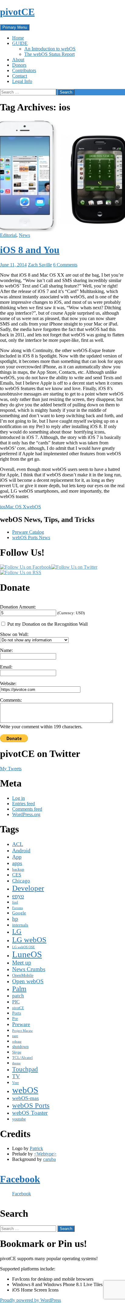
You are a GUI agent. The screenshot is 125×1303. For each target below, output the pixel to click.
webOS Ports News (31, 537)
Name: (6, 650)
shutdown (20, 1046)
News (24, 235)
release (17, 1041)
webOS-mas (25, 1098)
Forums (17, 908)
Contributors (24, 70)
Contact (19, 75)
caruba (49, 1159)
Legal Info (22, 81)
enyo (18, 895)
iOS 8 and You (29, 249)
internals (20, 925)
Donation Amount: (18, 606)
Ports (16, 1013)
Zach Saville (40, 264)
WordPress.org (26, 814)
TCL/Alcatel (22, 1057)
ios (2, 506)
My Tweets (11, 768)
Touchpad (25, 1069)
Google (19, 913)
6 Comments (65, 264)
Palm (19, 989)
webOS (33, 506)
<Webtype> (45, 1153)
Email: (6, 666)
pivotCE (17, 11)
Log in (18, 798)
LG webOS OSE (23, 947)
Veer (15, 1083)
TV (16, 1076)
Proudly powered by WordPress (30, 1300)
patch (18, 996)
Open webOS (28, 981)
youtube (19, 1119)
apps (17, 863)
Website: (8, 683)
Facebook (20, 1179)
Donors (19, 65)
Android (21, 850)
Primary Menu (14, 27)
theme (16, 1063)
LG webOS (29, 940)
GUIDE (20, 43)
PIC (16, 1002)
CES (16, 875)
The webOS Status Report (49, 54)
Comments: (11, 700)
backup (18, 869)
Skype (16, 1052)
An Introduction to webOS (50, 48)
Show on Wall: (14, 634)
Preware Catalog (28, 532)
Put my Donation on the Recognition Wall (47, 624)
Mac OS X (15, 506)
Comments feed (27, 809)
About (18, 59)
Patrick (36, 1148)
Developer (28, 888)
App (17, 857)
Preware (21, 1024)
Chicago (21, 881)
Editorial (8, 235)
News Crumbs (28, 969)
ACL (17, 844)
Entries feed (23, 803)
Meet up (21, 962)
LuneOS (27, 954)
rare (15, 1036)
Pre (15, 1018)
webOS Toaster (30, 1113)
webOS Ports (30, 1105)
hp (15, 919)
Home (18, 37)
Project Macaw (22, 1030)
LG (17, 931)
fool (15, 902)
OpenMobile (22, 975)
